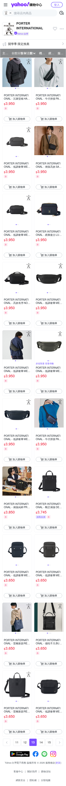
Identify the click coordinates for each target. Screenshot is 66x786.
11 (17, 742)
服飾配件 (61, 53)
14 (41, 742)
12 (25, 742)
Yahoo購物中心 (26, 4)
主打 (5, 53)
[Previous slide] (4, 72)
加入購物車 (18, 119)
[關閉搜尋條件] (10, 13)
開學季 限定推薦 (18, 44)
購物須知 (46, 771)
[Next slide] (29, 72)
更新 (58, 762)
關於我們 (32, 771)
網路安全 (20, 780)
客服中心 (18, 771)
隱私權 (33, 780)
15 (49, 742)
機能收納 (42, 53)
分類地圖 (45, 780)
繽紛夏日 (51, 53)
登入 (57, 5)
